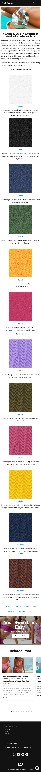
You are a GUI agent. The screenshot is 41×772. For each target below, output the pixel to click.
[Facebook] (26, 754)
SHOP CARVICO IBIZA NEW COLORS (20, 612)
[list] (21, 684)
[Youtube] (18, 754)
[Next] (37, 668)
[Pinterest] (22, 754)
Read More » (6, 698)
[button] (33, 3)
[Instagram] (14, 754)
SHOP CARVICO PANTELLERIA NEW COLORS (20, 606)
